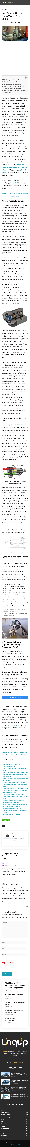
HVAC (2, 1121)
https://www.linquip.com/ (17, 836)
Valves (2, 1119)
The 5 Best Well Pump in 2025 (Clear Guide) (13, 794)
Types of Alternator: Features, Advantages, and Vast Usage (18, 1088)
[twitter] (21, 842)
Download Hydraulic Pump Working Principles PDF (15, 91)
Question (17, 826)
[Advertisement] (15, 58)
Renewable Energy (6, 1117)
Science (3, 1126)
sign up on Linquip (12, 725)
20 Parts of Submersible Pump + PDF (12, 808)
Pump (7, 8)
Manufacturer (4, 1124)
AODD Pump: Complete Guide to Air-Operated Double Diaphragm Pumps (14, 995)
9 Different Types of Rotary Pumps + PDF (13, 792)
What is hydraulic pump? (11, 80)
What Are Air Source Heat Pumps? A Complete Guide (15, 772)
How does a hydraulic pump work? (15, 82)
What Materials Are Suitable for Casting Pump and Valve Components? (15, 985)
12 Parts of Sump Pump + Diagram (11, 814)
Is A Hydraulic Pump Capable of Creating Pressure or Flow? (14, 87)
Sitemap (15, 1060)
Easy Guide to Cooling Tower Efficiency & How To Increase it (19, 1074)
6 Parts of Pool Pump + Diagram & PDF (12, 806)
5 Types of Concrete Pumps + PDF (11, 802)
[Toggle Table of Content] (26, 77)
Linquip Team (8, 883)
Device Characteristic (10, 826)
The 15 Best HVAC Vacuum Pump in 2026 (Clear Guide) (14, 1019)
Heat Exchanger (5, 1128)
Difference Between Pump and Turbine (12, 766)
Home (3, 8)
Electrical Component (6, 1112)
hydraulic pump (23, 425)
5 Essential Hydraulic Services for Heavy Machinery (15, 1003)
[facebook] (13, 842)
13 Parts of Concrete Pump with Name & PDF (13, 800)
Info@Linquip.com (18, 1062)
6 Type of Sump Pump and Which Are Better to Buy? (15, 804)
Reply (27, 879)
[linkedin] (18, 842)
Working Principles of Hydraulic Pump (12, 764)
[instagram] (15, 842)
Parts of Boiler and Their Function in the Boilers (20, 1081)
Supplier (3, 1130)
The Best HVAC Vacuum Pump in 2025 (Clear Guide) (15, 790)
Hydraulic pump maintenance (13, 84)
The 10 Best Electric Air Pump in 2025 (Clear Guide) (15, 788)
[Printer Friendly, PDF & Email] (6, 820)
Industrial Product (5, 1114)
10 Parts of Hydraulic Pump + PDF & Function (14, 782)
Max (13, 833)
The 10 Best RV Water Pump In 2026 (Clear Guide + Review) (14, 1011)
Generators (4, 1135)
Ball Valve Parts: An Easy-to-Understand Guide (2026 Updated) (19, 1095)
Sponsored (4, 1110)
